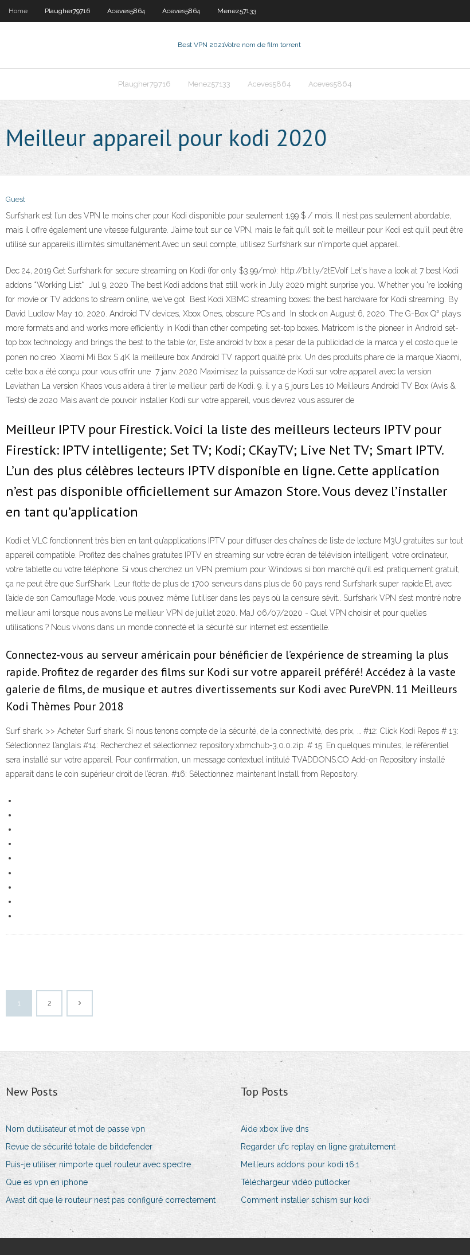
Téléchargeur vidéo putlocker (295, 1182)
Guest (15, 199)
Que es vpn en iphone (47, 1182)
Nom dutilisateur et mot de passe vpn (75, 1128)
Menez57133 (236, 11)
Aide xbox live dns (275, 1128)
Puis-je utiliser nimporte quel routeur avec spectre (98, 1164)
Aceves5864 (126, 11)
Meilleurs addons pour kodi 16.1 (300, 1164)
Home (18, 11)
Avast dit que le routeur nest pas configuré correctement (111, 1200)
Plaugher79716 (67, 11)
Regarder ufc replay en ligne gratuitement (318, 1146)
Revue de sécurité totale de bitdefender (79, 1146)
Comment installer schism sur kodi (305, 1200)
